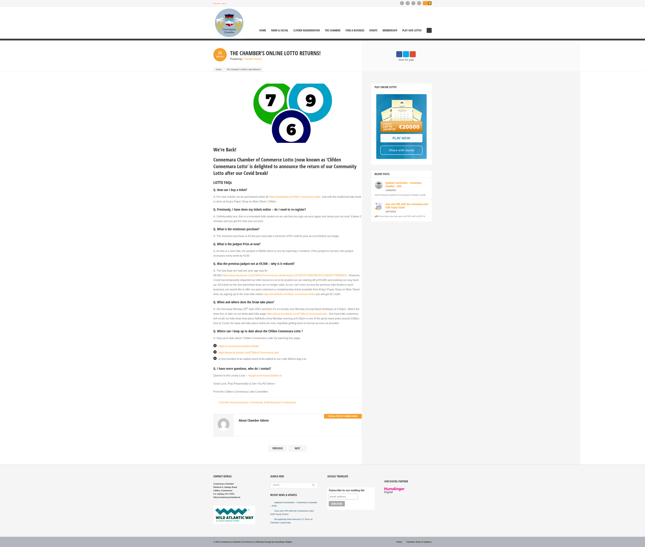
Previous (277, 448)
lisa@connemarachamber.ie (265, 375)
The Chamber (332, 30)
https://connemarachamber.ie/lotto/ (238, 346)
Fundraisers (289, 402)
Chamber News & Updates (419, 542)
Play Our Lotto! (412, 30)
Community (256, 402)
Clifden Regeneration (306, 30)
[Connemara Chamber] (229, 23)
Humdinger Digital (283, 542)
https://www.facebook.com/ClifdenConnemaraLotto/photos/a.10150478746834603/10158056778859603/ (284, 275)
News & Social (279, 30)
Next (297, 448)
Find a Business (355, 30)
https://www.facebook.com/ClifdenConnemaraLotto (297, 313)
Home (262, 30)
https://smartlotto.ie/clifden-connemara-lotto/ (295, 196)
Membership (389, 30)
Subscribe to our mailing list (346, 490)
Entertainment (272, 402)
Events (373, 30)
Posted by (246, 59)
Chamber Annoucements (233, 402)
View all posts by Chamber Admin (343, 416)
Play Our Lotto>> (220, 3)
